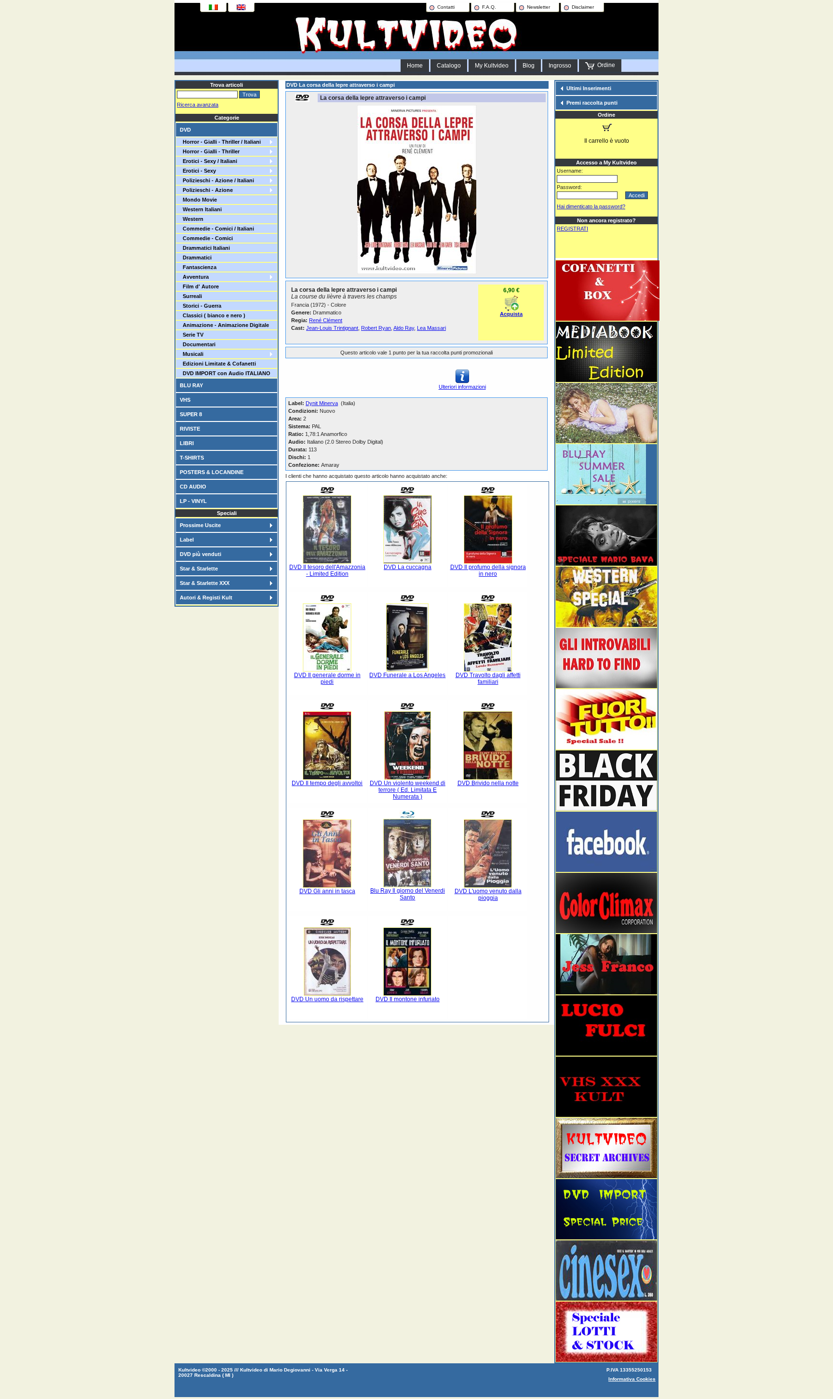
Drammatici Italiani (205, 248)
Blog (529, 65)
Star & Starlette (199, 568)
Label (187, 540)
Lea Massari (431, 328)
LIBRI (187, 443)
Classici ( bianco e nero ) (212, 315)
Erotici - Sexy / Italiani (208, 161)
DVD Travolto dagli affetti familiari (488, 678)
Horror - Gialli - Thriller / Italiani (220, 142)
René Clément (325, 320)
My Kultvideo (492, 65)
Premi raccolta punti (592, 103)
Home (415, 65)
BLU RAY (191, 385)
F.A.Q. (489, 7)
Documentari (197, 344)
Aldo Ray (403, 328)
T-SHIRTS (192, 458)
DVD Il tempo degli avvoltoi (327, 783)
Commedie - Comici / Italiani (217, 228)
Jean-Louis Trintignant (332, 328)
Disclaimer (583, 7)
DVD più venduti (200, 554)
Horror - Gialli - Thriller (210, 151)
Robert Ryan (376, 328)
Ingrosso (560, 65)
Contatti (446, 7)
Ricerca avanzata (197, 105)
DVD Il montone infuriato (408, 999)
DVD (185, 130)
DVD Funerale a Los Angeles (407, 675)
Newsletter (538, 7)
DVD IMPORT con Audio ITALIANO (225, 373)
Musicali (191, 354)
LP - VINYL (193, 501)
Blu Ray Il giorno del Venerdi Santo (407, 894)
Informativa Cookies (632, 1379)
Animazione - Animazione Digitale (224, 325)
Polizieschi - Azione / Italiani (217, 180)
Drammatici (196, 257)
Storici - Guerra (200, 306)
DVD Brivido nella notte (488, 783)
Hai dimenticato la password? (591, 206)
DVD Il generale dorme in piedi (327, 678)
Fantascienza (198, 267)
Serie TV (191, 335)
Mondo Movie (198, 200)
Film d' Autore (199, 286)
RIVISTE (190, 429)
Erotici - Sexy (198, 171)
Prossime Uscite (200, 525)
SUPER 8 (191, 414)
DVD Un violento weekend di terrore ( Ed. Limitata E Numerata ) (407, 790)
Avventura (194, 277)
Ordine (604, 65)
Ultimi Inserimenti (588, 88)
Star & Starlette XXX (204, 583)
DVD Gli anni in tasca (327, 891)
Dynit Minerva (322, 403)
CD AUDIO (193, 486)
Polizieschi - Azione (206, 190)
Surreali (191, 296)
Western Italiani (201, 209)
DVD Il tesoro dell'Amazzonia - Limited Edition (327, 570)
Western (191, 219)
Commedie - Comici (206, 238)
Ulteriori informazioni (462, 387)
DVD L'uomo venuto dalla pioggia (488, 894)
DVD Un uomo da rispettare (327, 999)
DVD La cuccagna (407, 567)
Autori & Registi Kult (206, 597)
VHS (185, 400)
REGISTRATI (572, 228)
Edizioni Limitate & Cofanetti (218, 364)
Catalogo (449, 65)
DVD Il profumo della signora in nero (488, 570)
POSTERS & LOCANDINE (211, 472)
